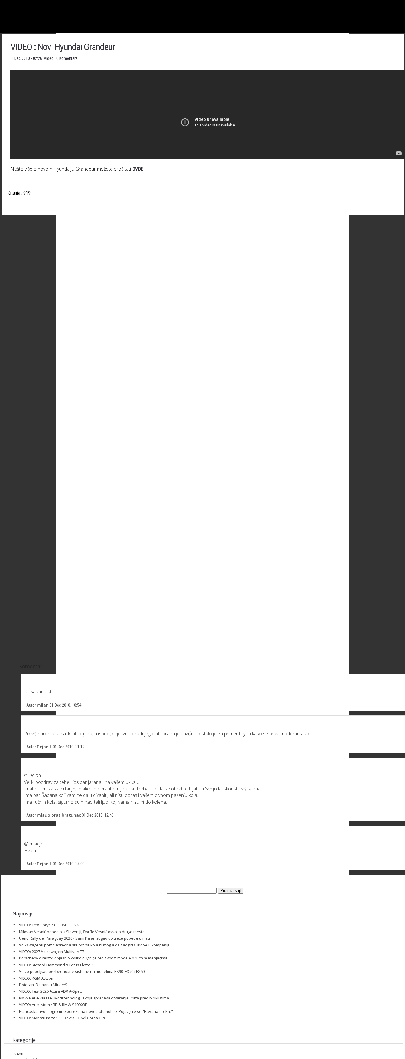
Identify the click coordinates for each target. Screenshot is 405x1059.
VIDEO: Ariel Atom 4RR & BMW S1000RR (53, 1004)
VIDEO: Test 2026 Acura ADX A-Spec (50, 991)
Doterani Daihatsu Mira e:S (43, 984)
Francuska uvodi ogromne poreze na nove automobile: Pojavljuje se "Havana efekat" (96, 1011)
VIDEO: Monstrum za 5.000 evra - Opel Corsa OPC (62, 1018)
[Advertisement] (207, 278)
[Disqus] (207, 423)
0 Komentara (67, 58)
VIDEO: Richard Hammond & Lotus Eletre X (56, 964)
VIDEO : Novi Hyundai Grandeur (62, 46)
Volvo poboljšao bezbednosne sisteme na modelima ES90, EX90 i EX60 (82, 971)
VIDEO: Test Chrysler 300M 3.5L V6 (49, 925)
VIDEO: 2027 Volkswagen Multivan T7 (51, 951)
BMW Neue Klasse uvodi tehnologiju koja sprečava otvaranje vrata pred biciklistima (94, 998)
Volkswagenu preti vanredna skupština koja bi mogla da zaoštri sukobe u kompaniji (94, 945)
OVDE (138, 169)
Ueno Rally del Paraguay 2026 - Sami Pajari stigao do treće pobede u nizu (84, 938)
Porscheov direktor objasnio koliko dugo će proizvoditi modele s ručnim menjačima (93, 958)
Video (49, 58)
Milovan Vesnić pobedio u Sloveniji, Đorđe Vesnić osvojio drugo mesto (82, 931)
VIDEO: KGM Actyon (36, 978)
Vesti (18, 1054)
